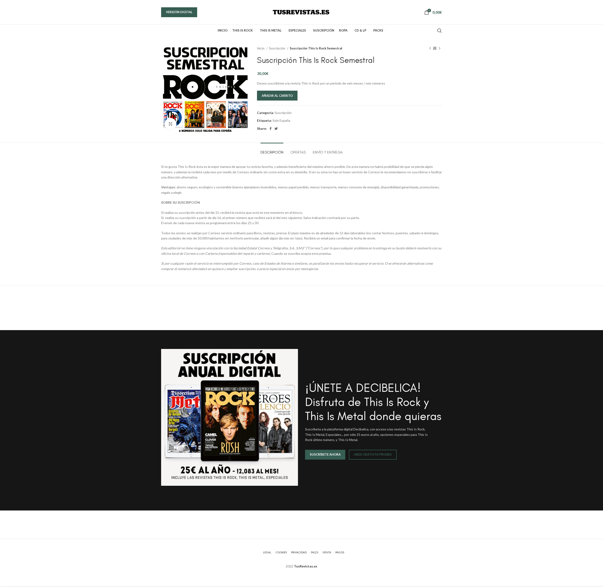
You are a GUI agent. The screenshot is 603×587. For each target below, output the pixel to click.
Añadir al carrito (277, 95)
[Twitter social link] (276, 128)
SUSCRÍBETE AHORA (325, 454)
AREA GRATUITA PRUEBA (372, 454)
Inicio (261, 48)
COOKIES (281, 552)
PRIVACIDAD (299, 552)
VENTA (326, 552)
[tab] (272, 150)
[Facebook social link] (270, 128)
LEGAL (267, 552)
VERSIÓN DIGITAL (179, 12)
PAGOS (339, 552)
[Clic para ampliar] (170, 124)
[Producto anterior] (430, 48)
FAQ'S (314, 552)
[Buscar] (439, 30)
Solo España (281, 120)
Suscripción (277, 48)
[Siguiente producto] (439, 48)
